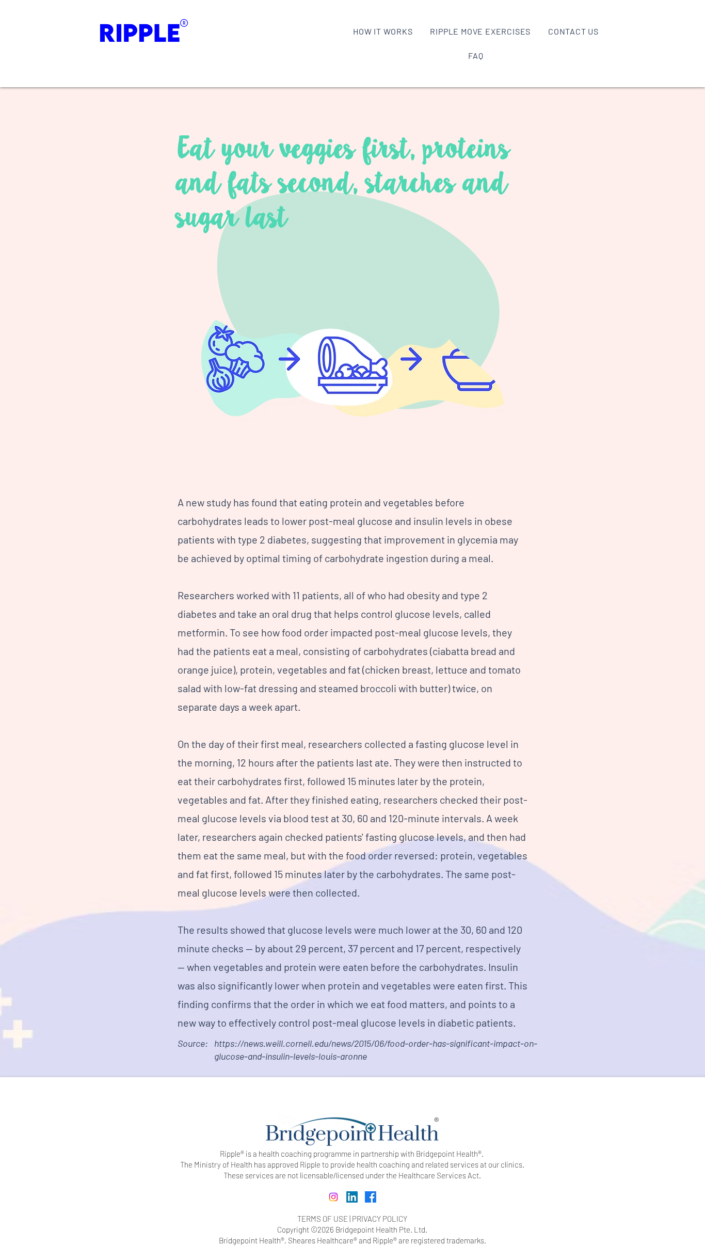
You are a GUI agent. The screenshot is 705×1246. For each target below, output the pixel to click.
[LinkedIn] (352, 1197)
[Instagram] (333, 1197)
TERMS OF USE (322, 1218)
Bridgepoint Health (250, 1240)
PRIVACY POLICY (379, 1218)
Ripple (383, 1240)
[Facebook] (370, 1197)
